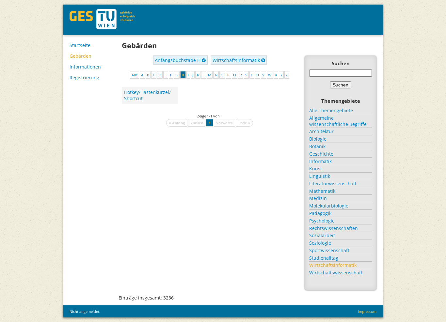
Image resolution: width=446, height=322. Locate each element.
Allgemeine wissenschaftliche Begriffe (338, 121)
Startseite (80, 45)
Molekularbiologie (328, 206)
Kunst (315, 168)
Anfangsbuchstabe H (178, 60)
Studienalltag (323, 258)
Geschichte (321, 154)
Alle (135, 74)
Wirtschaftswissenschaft (335, 272)
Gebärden (80, 56)
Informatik (320, 161)
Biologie (318, 139)
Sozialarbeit (322, 235)
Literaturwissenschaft (333, 183)
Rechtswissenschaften (333, 228)
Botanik (317, 146)
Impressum (367, 311)
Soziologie (320, 243)
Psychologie (322, 221)
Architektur (321, 131)
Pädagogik (320, 213)
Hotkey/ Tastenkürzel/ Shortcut (147, 95)
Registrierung (84, 77)
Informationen (85, 67)
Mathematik (322, 191)
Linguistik (319, 176)
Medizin (318, 198)
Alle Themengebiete (331, 110)
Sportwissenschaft (329, 250)
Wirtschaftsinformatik (237, 60)
